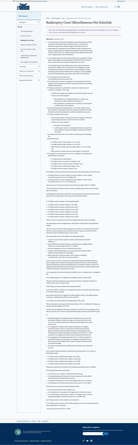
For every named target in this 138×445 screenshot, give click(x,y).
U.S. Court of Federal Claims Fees (28, 50)
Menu (115, 7)
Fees (20, 27)
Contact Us (45, 421)
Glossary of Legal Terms (23, 421)
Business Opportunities (25, 80)
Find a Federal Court (102, 7)
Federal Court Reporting (26, 75)
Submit (105, 433)
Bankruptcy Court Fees (27, 40)
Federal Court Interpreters (26, 71)
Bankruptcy (22, 22)
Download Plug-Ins (46, 441)
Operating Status (34, 441)
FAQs (39, 421)
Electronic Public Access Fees (29, 44)
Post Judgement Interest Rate (29, 62)
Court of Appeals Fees (27, 31)
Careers (34, 421)
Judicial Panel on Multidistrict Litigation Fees (29, 56)
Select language (87, 7)
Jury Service (22, 66)
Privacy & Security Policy (21, 441)
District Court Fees (26, 36)
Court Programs (23, 16)
